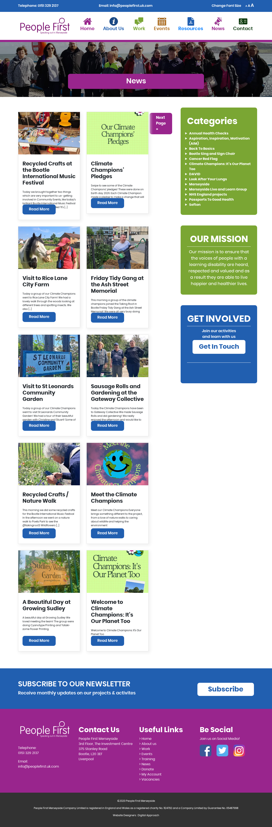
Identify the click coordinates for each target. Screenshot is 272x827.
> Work (144, 749)
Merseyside (199, 184)
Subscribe (225, 689)
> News (144, 764)
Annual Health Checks (208, 133)
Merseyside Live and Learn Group (218, 189)
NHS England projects (208, 194)
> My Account (150, 774)
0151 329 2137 (48, 5)
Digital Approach (148, 815)
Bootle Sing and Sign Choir (212, 153)
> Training (147, 759)
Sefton (195, 204)
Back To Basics (202, 148)
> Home (145, 738)
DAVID (194, 174)
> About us (147, 744)
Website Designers (124, 815)
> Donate (146, 769)
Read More (39, 209)
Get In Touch (219, 347)
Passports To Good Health (211, 199)
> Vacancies (149, 779)
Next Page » (161, 123)
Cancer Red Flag (203, 159)
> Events (145, 754)
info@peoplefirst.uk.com (131, 5)
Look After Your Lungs (208, 179)
